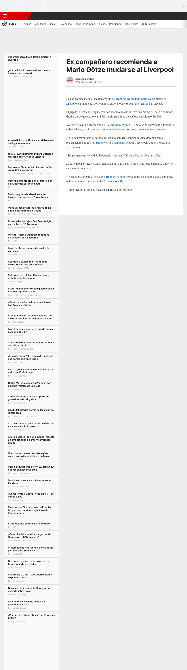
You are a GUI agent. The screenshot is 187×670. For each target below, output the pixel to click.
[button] (175, 16)
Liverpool (71, 103)
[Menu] (5, 16)
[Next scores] (183, 6)
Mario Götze (147, 99)
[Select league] (11, 6)
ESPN (19, 16)
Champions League (123, 142)
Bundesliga (112, 177)
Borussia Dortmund (127, 99)
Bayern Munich (115, 125)
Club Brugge (97, 142)
